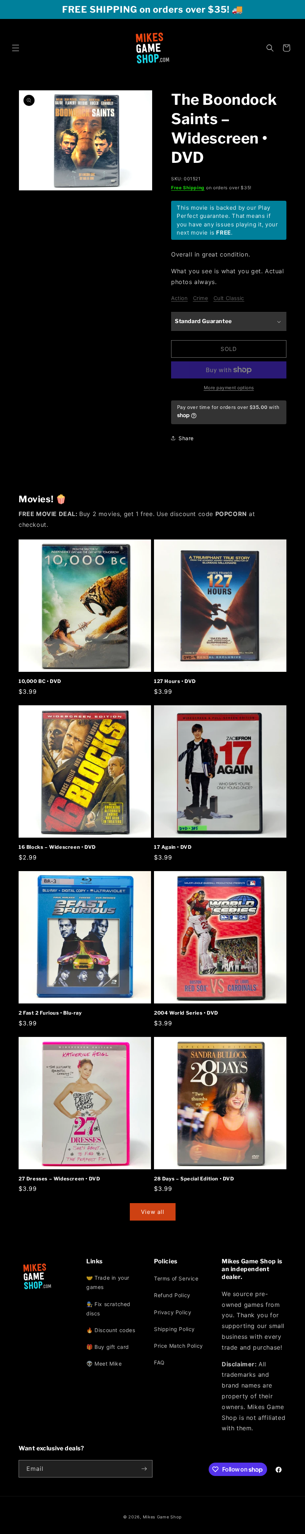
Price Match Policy (178, 1346)
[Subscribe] (144, 1468)
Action (179, 298)
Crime (200, 298)
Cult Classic (229, 298)
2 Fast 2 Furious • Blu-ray (50, 1013)
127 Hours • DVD (175, 681)
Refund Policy (172, 1295)
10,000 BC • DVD (40, 681)
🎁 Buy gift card (107, 1347)
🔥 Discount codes (110, 1330)
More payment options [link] (229, 387)
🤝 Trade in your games (107, 1282)
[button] (15, 48)
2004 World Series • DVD (186, 1013)
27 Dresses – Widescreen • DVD (59, 1179)
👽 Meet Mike (104, 1363)
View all (152, 1211)
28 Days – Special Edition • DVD (194, 1179)
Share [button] (186, 438)
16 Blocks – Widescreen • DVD (57, 847)
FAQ (159, 1362)
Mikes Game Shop (162, 1517)
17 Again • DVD (173, 847)
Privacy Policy (172, 1312)
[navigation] (118, 1322)
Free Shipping (188, 187)
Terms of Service (176, 1278)
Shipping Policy (174, 1329)
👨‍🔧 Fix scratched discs (108, 1309)
